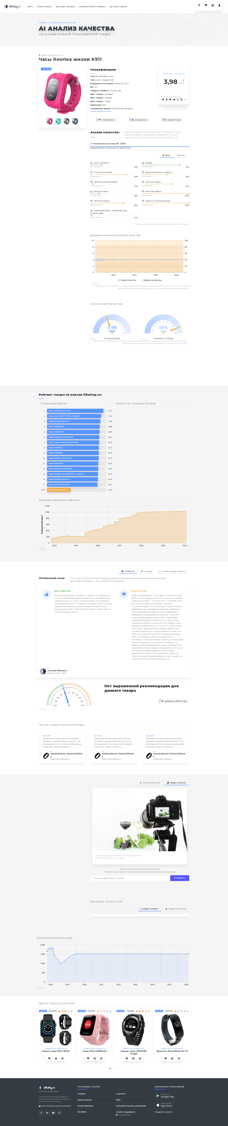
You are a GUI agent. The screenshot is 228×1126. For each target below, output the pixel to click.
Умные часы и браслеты (52, 55)
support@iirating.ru (124, 1115)
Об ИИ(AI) (81, 1112)
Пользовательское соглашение (131, 1106)
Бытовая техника (65, 6)
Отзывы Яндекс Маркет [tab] (173, 571)
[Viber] (181, 99)
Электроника (44, 6)
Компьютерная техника (92, 6)
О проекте (121, 1093)
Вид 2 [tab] (183, 155)
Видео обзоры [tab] (177, 783)
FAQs (118, 1099)
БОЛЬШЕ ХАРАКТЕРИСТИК (100, 111)
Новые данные (84, 1099)
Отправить (180, 878)
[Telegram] (174, 99)
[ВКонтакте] (163, 99)
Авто (30, 6)
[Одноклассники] (166, 99)
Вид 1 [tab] (167, 155)
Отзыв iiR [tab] (128, 571)
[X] (177, 99)
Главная (42, 23)
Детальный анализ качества (62, 23)
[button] (110, 1068)
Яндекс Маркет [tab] (150, 909)
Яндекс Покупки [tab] (176, 909)
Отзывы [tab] (148, 571)
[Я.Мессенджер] (170, 99)
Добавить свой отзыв (175, 701)
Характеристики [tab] (151, 783)
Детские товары (118, 6)
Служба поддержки (125, 1112)
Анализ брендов (180, 343)
